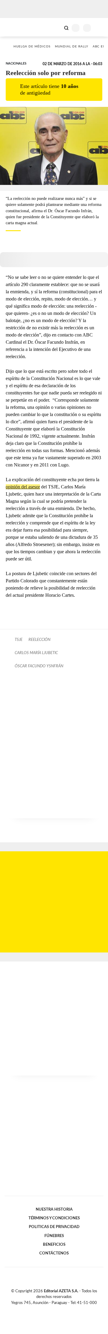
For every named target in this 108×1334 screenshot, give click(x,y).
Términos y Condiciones (54, 1218)
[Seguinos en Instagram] (64, 1309)
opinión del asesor (23, 486)
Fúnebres (54, 1236)
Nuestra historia (54, 1209)
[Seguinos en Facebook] (45, 1309)
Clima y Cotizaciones (56, 27)
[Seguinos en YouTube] (58, 1309)
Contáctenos (54, 1253)
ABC (15, 27)
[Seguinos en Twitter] (51, 1309)
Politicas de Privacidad (54, 1227)
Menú (100, 28)
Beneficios (54, 1244)
